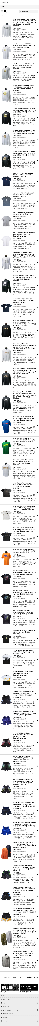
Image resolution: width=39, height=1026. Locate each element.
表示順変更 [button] (25, 11)
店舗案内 (29, 977)
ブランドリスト (5, 977)
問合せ (36, 977)
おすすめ (21, 977)
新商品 (14, 977)
